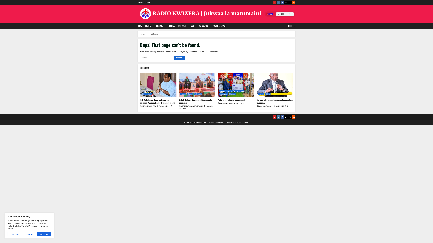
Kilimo (267, 94)
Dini (143, 94)
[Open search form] (294, 26)
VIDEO (192, 26)
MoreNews (231, 122)
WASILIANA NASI (219, 26)
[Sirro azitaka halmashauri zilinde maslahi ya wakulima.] (275, 85)
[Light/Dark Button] (290, 26)
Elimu (230, 91)
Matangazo (223, 94)
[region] (29, 225)
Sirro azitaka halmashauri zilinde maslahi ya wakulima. (275, 101)
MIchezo (171, 26)
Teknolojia (198, 94)
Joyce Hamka (223, 103)
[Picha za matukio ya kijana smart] (236, 85)
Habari (149, 94)
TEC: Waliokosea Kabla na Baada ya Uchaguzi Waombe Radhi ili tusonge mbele (157, 101)
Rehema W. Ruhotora (265, 106)
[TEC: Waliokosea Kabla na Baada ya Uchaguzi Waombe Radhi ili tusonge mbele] (158, 85)
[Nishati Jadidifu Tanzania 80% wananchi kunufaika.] (197, 85)
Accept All (44, 234)
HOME (140, 26)
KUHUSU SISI (203, 26)
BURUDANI (182, 26)
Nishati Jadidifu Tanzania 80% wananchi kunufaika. (195, 101)
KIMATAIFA (159, 26)
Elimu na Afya (239, 91)
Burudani (223, 91)
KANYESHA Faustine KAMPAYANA (191, 106)
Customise (15, 234)
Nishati (190, 94)
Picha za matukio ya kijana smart (231, 99)
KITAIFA (148, 26)
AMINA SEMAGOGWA (149, 106)
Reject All (29, 234)
